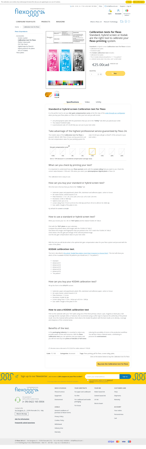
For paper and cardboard (82, 392)
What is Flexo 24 (96, 22)
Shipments (117, 396)
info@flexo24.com (112, 6)
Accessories (20, 36)
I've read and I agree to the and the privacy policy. (101, 381)
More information (138, 2)
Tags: (82, 353)
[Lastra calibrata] (49, 94)
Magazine (60, 22)
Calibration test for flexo (27, 40)
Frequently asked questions (25, 423)
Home (17, 27)
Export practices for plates (26, 48)
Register (122, 6)
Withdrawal (58, 424)
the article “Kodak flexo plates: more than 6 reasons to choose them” (85, 253)
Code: (49, 353)
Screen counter (23, 38)
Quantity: (92, 71)
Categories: (64, 353)
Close (129, 2)
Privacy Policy (59, 416)
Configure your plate (25, 22)
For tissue (77, 405)
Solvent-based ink (100, 396)
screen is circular (63, 208)
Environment (59, 399)
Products (45, 22)
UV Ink (96, 399)
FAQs (100, 6)
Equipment (58, 396)
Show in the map (21, 414)
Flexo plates (20, 53)
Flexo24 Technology (111, 22)
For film (76, 396)
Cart (115, 418)
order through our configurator (115, 113)
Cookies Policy (59, 420)
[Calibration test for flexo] (57, 94)
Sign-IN (129, 6)
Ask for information (22, 419)
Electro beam (98, 403)
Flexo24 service (60, 392)
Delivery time (59, 428)
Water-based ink (99, 392)
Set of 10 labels (23, 50)
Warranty (57, 432)
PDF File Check (23, 44)
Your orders (118, 410)
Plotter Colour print (24, 42)
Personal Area (118, 414)
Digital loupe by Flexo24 (25, 46)
